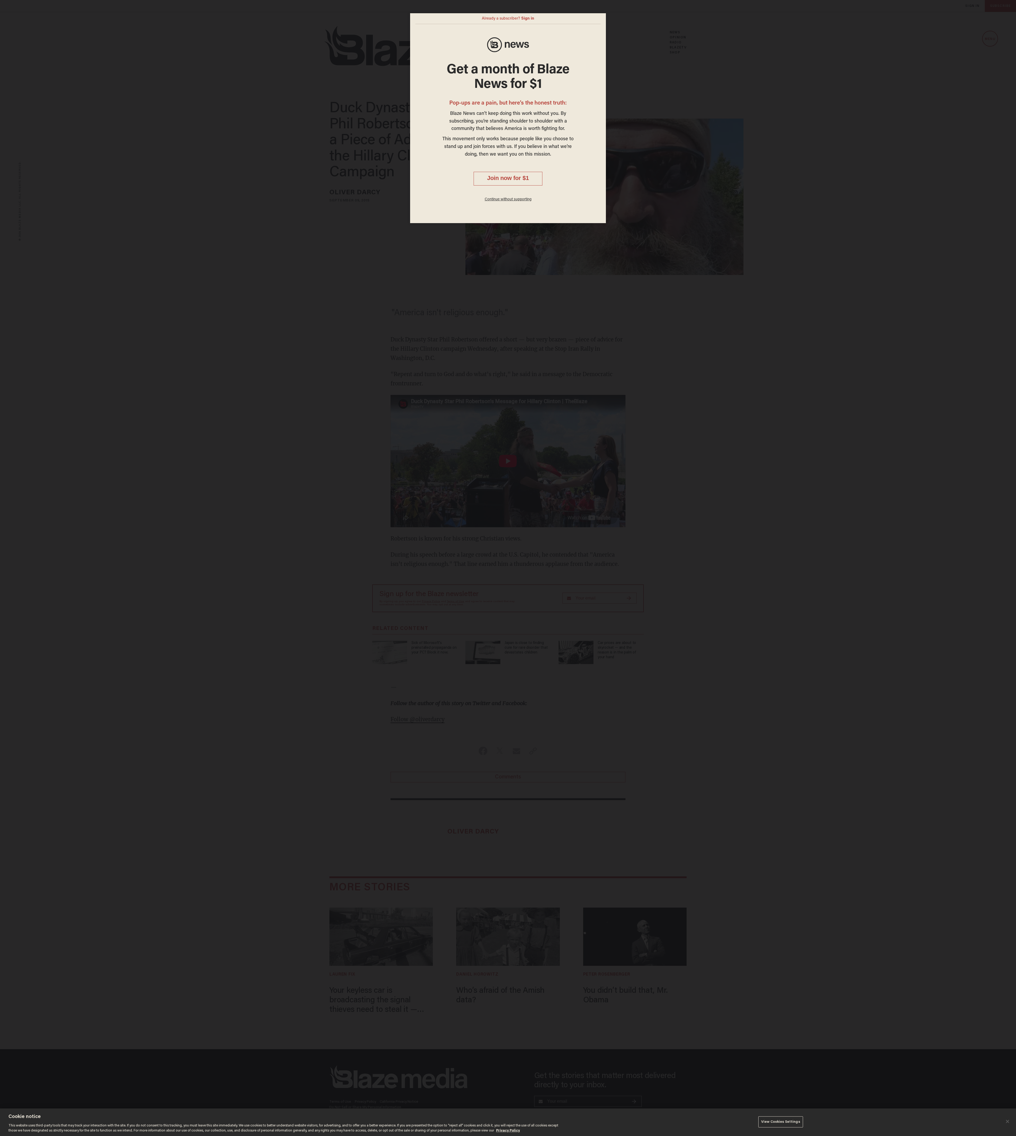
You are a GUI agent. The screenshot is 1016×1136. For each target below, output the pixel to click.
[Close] (1007, 1121)
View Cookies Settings (780, 1122)
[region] (508, 1122)
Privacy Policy (508, 1130)
